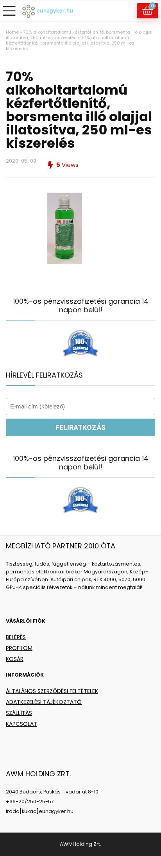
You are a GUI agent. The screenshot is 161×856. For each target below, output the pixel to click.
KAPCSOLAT (21, 724)
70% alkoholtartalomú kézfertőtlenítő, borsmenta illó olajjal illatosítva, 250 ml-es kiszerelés (79, 35)
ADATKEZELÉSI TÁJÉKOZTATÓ (44, 702)
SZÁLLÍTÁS (19, 713)
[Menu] (9, 10)
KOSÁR (14, 659)
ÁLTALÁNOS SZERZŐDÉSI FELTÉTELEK (52, 691)
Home (12, 32)
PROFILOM (19, 648)
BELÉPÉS (16, 637)
